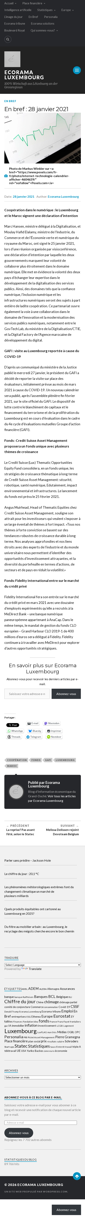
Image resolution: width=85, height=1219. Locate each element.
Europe (66, 10)
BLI (70, 997)
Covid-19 (64, 1007)
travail (68, 1046)
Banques (41, 996)
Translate (35, 969)
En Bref (33, 16)
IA (9, 1025)
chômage (51, 1002)
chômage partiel (68, 1002)
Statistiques (45, 10)
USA (23, 1050)
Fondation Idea (30, 1021)
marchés (52, 1032)
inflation (31, 1025)
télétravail (10, 1050)
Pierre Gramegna (67, 1037)
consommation (51, 1007)
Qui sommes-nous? (43, 30)
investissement (47, 1025)
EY (72, 1016)
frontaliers (75, 1021)
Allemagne (53, 988)
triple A (76, 1046)
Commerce (37, 1007)
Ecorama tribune (14, 23)
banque (9, 996)
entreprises (18, 1016)
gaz (6, 1025)
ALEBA (43, 988)
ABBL (25, 989)
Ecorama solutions (42, 23)
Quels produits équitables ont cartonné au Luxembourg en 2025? (32, 911)
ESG (28, 1016)
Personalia (51, 16)
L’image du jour (13, 16)
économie (61, 1050)
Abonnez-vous (66, 694)
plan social (34, 1041)
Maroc (12, 766)
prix (43, 1041)
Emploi (67, 1011)
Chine (39, 1002)
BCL (52, 996)
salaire (60, 1041)
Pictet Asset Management (41, 1037)
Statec (21, 1046)
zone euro (49, 1051)
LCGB (60, 1025)
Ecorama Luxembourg (24, 74)
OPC (77, 1032)
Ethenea (36, 1016)
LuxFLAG (42, 1032)
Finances (17, 1021)
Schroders (71, 1041)
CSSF (75, 1006)
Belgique (62, 996)
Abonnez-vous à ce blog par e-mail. (33, 1097)
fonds (36, 760)
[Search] (7, 39)
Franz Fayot (63, 1021)
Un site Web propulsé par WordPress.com (35, 1191)
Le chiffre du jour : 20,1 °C (21, 874)
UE (19, 1050)
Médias (62, 1032)
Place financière (32, 3)
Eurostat (61, 1016)
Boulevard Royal (14, 30)
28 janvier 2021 (23, 196)
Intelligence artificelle (17, 10)
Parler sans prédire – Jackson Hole (27, 860)
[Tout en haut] (77, 1176)
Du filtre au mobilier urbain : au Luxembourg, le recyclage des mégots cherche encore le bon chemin (39, 929)
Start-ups (9, 1046)
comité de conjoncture (17, 1007)
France (53, 1021)
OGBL (70, 1032)
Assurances (67, 988)
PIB (25, 1037)
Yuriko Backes (35, 1050)
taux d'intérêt (57, 1047)
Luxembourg (65, 760)
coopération (17, 760)
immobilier (18, 1025)
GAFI (48, 760)
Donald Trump (11, 1011)
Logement (68, 1025)
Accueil (8, 3)
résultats (52, 1041)
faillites (8, 1021)
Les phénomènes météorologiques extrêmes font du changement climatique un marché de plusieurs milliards (39, 891)
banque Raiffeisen (23, 997)
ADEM (33, 988)
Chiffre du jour (20, 1001)
